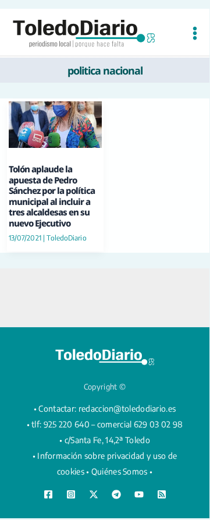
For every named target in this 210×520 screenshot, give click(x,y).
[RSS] (161, 494)
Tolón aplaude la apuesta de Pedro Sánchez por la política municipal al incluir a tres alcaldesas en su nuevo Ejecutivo (52, 195)
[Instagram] (71, 494)
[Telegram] (116, 494)
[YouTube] (139, 494)
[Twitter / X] (93, 494)
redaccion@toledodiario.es (127, 408)
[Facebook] (48, 494)
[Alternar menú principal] (194, 33)
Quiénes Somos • (122, 471)
